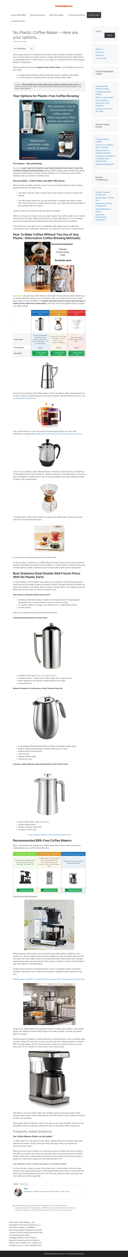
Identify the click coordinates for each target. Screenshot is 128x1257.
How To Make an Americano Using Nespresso (102, 103)
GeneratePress (78, 1254)
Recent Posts (24, 1184)
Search (98, 31)
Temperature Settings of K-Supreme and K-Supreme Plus (105, 158)
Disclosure (100, 55)
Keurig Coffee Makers (18, 15)
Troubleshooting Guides (76, 15)
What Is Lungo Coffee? (105, 97)
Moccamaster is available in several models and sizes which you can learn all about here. (49, 979)
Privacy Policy (101, 58)
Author (16, 1184)
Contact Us (100, 52)
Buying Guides (94, 15)
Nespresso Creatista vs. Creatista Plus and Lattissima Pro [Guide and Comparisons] (43, 1210)
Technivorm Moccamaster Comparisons (101, 217)
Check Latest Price (41, 353)
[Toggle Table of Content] (30, 49)
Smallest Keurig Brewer (105, 164)
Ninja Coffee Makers (56, 15)
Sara (26, 1188)
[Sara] (18, 1196)
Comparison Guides (18, 21)
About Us (99, 49)
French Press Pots (42, 1205)
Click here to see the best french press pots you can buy (59, 434)
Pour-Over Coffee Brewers (58, 1205)
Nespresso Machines (37, 15)
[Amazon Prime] (40, 347)
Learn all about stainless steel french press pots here (49, 835)
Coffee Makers (20, 1205)
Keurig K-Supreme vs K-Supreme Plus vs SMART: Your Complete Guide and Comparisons (45, 1208)
